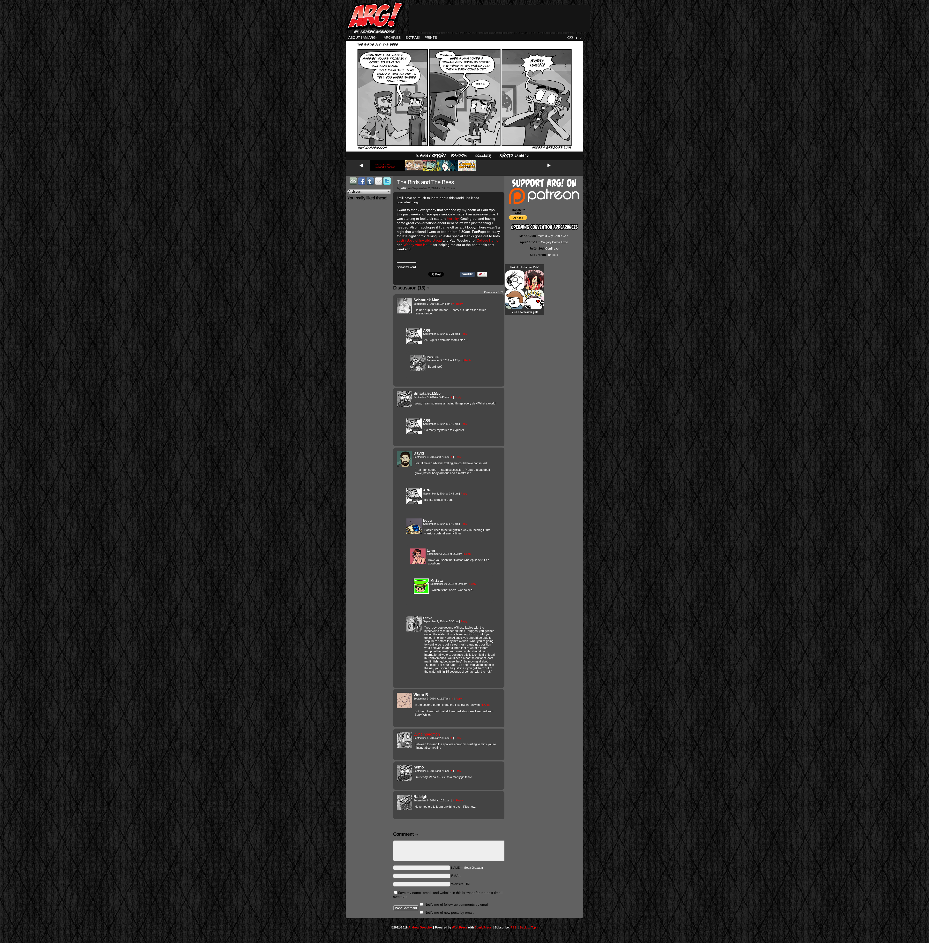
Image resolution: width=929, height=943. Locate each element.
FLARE (485, 705)
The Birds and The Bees (425, 182)
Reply (459, 303)
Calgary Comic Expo (554, 242)
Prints (431, 37)
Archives (392, 37)
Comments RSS (493, 292)
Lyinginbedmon (426, 734)
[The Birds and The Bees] (464, 148)
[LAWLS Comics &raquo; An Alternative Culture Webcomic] (534, 280)
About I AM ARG (363, 37)
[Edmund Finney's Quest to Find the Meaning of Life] (514, 280)
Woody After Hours (418, 245)
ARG (404, 188)
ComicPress (483, 927)
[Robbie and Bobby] (534, 299)
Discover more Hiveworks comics (384, 165)
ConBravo (552, 248)
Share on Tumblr (467, 274)
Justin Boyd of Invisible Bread (419, 240)
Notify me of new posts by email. (449, 912)
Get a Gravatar (473, 867)
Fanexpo (552, 255)
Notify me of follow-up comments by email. (457, 904)
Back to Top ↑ (529, 927)
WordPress (459, 927)
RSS (570, 37)
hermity (452, 219)
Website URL (461, 884)
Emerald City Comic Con (552, 236)
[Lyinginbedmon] (404, 746)
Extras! (412, 37)
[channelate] (514, 299)
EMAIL (456, 876)
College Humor (488, 240)
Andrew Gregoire (420, 927)
